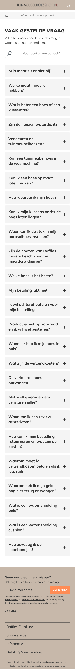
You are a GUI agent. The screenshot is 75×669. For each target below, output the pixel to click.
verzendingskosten (48, 662)
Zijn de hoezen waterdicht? (32, 124)
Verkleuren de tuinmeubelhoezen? (34, 141)
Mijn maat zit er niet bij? (30, 71)
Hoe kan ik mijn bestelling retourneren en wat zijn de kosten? (34, 441)
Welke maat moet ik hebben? (34, 88)
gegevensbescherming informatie (31, 603)
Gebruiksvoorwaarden (33, 599)
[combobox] (37, 15)
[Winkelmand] (68, 5)
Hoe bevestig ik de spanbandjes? (34, 547)
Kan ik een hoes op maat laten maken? (34, 180)
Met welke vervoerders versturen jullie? (34, 400)
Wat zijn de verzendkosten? (33, 363)
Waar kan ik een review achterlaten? (34, 419)
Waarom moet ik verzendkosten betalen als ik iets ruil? (34, 466)
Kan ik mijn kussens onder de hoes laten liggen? (34, 214)
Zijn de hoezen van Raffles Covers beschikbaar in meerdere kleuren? (34, 256)
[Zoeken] (7, 15)
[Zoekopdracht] (9, 53)
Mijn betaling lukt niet (28, 290)
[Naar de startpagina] (37, 4)
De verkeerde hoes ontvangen (34, 380)
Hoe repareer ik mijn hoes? (32, 197)
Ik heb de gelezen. (31, 603)
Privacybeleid (11, 599)
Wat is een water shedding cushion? (34, 527)
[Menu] (7, 5)
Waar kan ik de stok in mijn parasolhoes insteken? (34, 234)
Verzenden (60, 589)
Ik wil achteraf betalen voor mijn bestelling (34, 307)
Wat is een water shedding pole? (34, 508)
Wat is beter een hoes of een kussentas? (34, 107)
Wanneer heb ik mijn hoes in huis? (34, 346)
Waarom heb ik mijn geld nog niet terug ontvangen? (34, 488)
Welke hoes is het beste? (30, 275)
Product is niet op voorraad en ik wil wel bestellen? (34, 327)
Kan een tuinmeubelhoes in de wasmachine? (34, 161)
